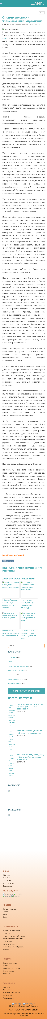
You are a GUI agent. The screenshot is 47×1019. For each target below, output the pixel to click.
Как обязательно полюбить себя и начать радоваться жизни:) (28, 634)
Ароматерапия (8, 998)
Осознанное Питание (16, 679)
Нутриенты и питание (11, 930)
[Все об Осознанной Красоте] (10, 3)
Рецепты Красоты (14, 683)
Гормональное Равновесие (18, 666)
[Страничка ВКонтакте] (7, 896)
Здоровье (11, 675)
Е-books (6, 949)
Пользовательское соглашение (31, 1014)
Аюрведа (6, 987)
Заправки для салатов (11, 968)
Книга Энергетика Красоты (13, 947)
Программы (7, 880)
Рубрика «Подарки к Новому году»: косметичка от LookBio (10, 604)
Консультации (8, 883)
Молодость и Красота (16, 670)
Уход (5, 914)
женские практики (28, 24)
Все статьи (7, 886)
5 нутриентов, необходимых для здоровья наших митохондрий (27, 604)
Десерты (6, 974)
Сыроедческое (8, 971)
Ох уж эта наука (9, 944)
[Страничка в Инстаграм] (8, 894)
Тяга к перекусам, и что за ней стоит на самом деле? (29, 731)
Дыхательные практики (12, 992)
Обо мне (6, 875)
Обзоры (6, 912)
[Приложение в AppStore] (17, 1004)
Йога (5, 917)
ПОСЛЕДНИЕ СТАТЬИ (20, 698)
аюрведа (18, 24)
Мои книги (7, 878)
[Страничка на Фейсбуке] (18, 894)
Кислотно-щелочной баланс (14, 936)
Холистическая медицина (13, 939)
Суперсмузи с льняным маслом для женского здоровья (10, 633)
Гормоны (6, 933)
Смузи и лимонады (10, 963)
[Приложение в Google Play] (29, 1004)
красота (37, 24)
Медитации (7, 995)
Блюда (5, 966)
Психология (7, 941)
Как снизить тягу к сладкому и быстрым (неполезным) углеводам (30, 757)
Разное (10, 662)
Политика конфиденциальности (15, 1013)
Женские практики (10, 909)
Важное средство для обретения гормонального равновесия (30, 706)
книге (5, 38)
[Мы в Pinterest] (15, 896)
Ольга (12, 24)
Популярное (12, 657)
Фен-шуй (6, 990)
